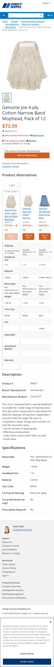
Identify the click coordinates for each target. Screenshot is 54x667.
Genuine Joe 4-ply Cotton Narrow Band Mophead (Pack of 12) (28, 213)
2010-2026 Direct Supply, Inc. (18, 613)
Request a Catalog (11, 553)
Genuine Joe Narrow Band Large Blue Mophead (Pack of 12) (44, 213)
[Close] (50, 622)
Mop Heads (10, 27)
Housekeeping (12, 24)
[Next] (19, 185)
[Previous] (4, 185)
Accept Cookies (27, 661)
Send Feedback (9, 549)
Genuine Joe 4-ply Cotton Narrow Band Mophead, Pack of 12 (11, 215)
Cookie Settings (27, 653)
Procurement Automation (14, 597)
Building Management (13, 594)
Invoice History (9, 568)
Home (5, 21)
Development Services (12, 590)
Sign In (5, 575)
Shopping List (8, 571)
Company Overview (11, 586)
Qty (6, 229)
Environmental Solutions (33, 21)
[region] (27, 642)
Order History (8, 564)
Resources (7, 542)
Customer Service (10, 166)
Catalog (14, 21)
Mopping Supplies (30, 24)
